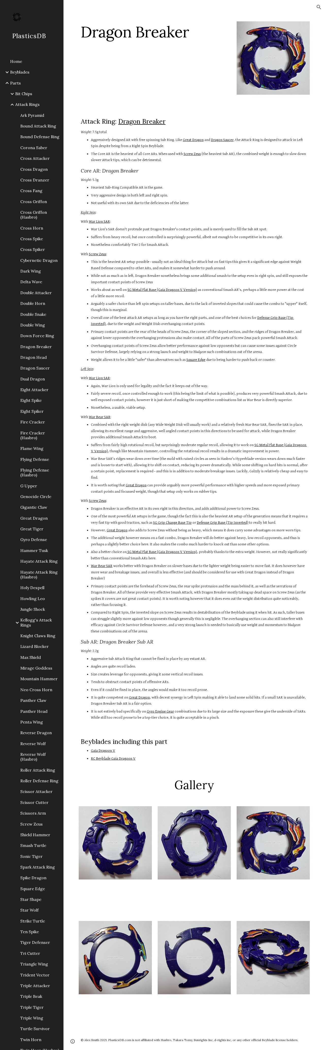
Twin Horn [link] (30, 1039)
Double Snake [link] (33, 314)
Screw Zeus (192, 154)
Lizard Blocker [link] (34, 646)
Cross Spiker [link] (32, 249)
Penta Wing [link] (31, 722)
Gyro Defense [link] (33, 539)
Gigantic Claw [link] (33, 507)
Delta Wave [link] (31, 281)
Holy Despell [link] (32, 587)
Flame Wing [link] (31, 448)
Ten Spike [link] (29, 931)
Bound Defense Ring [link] (39, 136)
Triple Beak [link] (31, 996)
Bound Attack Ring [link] (38, 126)
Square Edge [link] (32, 888)
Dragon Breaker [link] (36, 346)
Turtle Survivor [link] (35, 1028)
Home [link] (16, 61)
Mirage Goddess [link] (36, 668)
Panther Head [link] (33, 711)
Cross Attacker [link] (35, 158)
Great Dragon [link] (34, 518)
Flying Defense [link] (34, 459)
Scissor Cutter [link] (34, 802)
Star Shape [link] (30, 899)
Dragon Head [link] (33, 357)
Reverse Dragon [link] (36, 732)
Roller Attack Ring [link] (37, 770)
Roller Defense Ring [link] (39, 780)
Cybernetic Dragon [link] (39, 260)
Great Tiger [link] (31, 528)
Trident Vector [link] (35, 974)
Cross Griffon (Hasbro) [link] (33, 215)
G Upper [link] (28, 485)
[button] (319, 7)
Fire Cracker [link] (32, 421)
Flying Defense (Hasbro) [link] (34, 472)
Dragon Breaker (142, 121)
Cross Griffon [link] (33, 201)
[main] (155, 31)
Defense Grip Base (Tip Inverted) (222, 522)
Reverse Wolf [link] (33, 743)
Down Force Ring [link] (37, 335)
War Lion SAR (99, 221)
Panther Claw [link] (33, 700)
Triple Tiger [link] (32, 1007)
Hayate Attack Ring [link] (39, 561)
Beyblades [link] (19, 72)
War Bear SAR (99, 417)
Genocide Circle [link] (35, 496)
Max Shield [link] (30, 657)
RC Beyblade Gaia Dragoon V (113, 758)
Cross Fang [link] (31, 190)
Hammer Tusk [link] (34, 550)
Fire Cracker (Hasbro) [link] (32, 435)
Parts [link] (15, 83)
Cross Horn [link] (31, 228)
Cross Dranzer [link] (34, 179)
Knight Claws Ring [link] (37, 635)
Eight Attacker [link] (34, 389)
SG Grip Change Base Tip (172, 522)
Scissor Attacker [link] (36, 791)
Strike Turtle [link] (32, 921)
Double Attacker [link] (36, 292)
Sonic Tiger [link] (31, 856)
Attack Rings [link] (27, 104)
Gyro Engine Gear (160, 711)
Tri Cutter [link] (30, 953)
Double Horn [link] (32, 303)
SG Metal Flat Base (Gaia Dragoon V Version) (162, 290)
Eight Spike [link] (31, 400)
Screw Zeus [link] (31, 824)
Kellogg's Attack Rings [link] (36, 622)
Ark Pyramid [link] (32, 115)
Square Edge (195, 360)
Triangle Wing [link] (34, 964)
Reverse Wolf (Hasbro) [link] (33, 757)
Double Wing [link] (32, 325)
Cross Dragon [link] (34, 169)
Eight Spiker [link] (32, 411)
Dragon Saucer (222, 140)
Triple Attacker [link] (35, 985)
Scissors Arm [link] (33, 813)
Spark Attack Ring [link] (37, 867)
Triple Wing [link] (31, 1017)
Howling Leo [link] (32, 598)
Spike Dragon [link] (33, 877)
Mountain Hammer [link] (39, 678)
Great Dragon (193, 140)
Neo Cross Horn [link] (36, 689)
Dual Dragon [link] (32, 378)
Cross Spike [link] (31, 238)
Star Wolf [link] (29, 910)
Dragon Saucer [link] (35, 368)
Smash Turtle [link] (33, 845)
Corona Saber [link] (33, 147)
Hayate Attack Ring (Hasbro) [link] (39, 574)
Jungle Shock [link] (32, 609)
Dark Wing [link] (30, 271)
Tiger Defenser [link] (35, 942)
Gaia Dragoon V (103, 750)
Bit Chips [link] (23, 93)
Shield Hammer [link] (35, 834)
